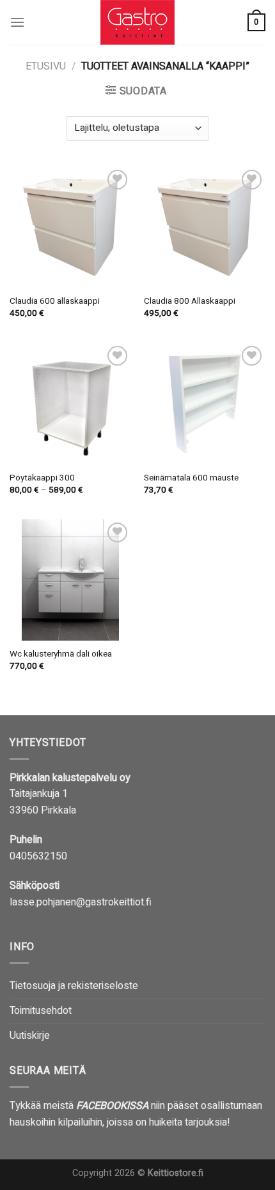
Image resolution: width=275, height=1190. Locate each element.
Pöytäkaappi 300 (42, 478)
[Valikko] (17, 22)
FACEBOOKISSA (112, 1105)
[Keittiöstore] (137, 22)
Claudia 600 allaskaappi (55, 302)
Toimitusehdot (41, 1010)
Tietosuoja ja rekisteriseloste (74, 985)
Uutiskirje (30, 1035)
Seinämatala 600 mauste (191, 478)
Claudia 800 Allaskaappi (189, 302)
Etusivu (46, 66)
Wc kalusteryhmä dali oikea (61, 654)
